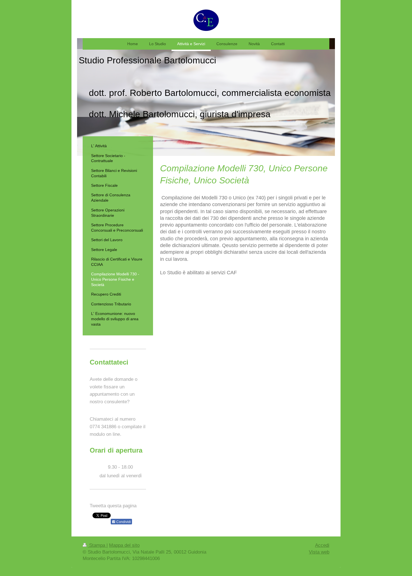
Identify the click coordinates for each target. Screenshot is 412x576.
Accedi (322, 545)
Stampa (97, 545)
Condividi (123, 522)
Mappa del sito (124, 545)
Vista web (319, 552)
